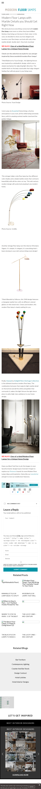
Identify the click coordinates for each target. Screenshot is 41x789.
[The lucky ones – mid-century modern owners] (30, 605)
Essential (15, 111)
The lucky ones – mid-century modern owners (29, 616)
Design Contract (20, 673)
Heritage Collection (31, 381)
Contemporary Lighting (20, 664)
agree (32, 786)
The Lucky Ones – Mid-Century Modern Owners (29, 637)
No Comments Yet (13, 503)
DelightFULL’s (19, 381)
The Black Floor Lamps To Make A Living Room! (8, 637)
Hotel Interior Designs (20, 682)
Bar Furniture (20, 660)
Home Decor (13, 14)
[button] (38, 753)
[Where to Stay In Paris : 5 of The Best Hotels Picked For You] (10, 605)
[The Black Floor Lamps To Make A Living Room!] (10, 626)
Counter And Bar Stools (20, 669)
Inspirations (20, 14)
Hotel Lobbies (20, 677)
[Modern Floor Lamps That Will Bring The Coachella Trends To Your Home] (30, 585)
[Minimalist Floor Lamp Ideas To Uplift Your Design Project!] (10, 585)
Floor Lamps (5, 14)
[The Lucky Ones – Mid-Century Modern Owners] (30, 626)
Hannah (9, 381)
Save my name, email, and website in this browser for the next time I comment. (20, 565)
